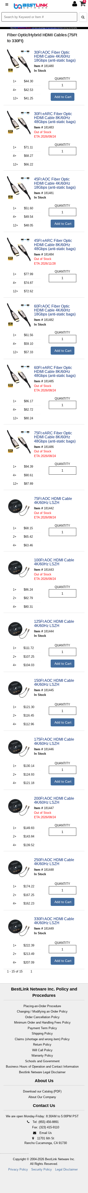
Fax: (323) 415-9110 (45, 1127)
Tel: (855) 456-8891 (45, 1122)
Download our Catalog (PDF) (42, 1091)
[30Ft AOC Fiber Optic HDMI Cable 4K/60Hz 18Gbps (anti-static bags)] (19, 61)
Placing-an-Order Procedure (42, 1006)
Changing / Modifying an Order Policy (42, 1011)
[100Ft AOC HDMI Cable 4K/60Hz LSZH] (19, 569)
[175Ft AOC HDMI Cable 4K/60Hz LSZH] (19, 748)
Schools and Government (42, 1061)
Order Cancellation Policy (42, 1017)
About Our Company (42, 1097)
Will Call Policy (42, 1050)
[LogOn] (75, 4)
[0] (83, 4)
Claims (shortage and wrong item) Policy (42, 1039)
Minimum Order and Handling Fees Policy (42, 1022)
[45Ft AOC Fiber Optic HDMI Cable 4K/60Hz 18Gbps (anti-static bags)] (19, 188)
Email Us (45, 1133)
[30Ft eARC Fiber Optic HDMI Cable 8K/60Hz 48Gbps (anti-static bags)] (19, 122)
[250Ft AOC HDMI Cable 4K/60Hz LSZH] (19, 868)
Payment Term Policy (42, 1028)
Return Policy (42, 1044)
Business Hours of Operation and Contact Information (42, 1066)
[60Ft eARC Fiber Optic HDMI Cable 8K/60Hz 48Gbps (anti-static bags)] (19, 376)
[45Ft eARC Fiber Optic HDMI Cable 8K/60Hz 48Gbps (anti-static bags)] (19, 249)
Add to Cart (62, 97)
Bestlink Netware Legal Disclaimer (42, 1072)
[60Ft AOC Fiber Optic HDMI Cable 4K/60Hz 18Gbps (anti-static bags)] (19, 315)
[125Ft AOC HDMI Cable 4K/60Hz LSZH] (19, 630)
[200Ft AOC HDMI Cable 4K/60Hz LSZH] (19, 807)
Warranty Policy (42, 1055)
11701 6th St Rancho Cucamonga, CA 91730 (45, 1141)
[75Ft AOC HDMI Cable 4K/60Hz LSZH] (19, 507)
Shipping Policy (42, 1033)
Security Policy (41, 1169)
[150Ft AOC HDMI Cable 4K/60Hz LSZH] (19, 689)
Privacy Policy (18, 1169)
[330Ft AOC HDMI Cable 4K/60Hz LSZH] (19, 927)
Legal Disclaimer (66, 1169)
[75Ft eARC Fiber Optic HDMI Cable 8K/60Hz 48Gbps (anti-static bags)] (19, 442)
